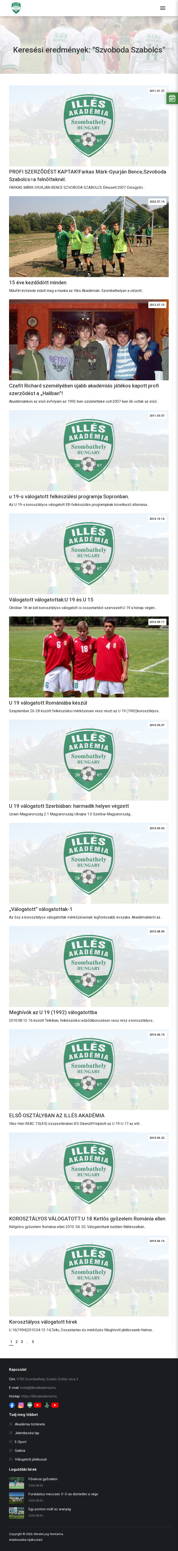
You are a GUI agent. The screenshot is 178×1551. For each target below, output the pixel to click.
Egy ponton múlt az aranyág (50, 1509)
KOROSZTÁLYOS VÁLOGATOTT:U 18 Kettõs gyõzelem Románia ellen (87, 1219)
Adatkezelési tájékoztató (26, 1540)
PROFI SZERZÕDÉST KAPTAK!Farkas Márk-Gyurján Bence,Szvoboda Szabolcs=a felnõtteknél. (87, 175)
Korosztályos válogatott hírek (43, 1322)
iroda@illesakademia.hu (38, 1388)
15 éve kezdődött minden (38, 282)
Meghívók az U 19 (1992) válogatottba (53, 1012)
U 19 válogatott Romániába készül (48, 703)
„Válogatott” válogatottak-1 (41, 909)
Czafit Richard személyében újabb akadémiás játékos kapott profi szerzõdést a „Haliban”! (84, 389)
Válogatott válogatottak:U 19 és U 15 (51, 600)
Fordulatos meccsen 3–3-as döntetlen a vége (63, 1494)
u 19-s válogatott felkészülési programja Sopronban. (69, 496)
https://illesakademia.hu (39, 1396)
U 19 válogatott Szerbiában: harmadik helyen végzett (69, 806)
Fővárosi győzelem (43, 1479)
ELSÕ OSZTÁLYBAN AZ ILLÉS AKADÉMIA (57, 1115)
